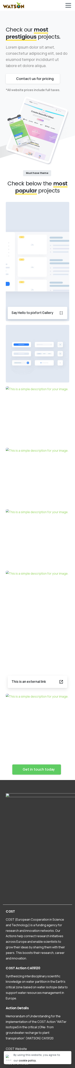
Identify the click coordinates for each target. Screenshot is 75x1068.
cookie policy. (28, 1060)
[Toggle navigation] (68, 5)
